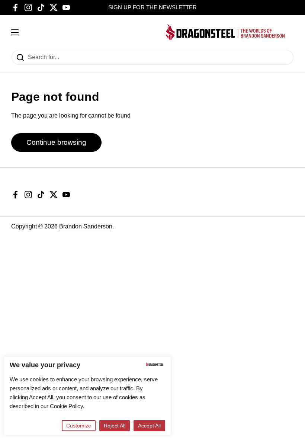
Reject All (114, 426)
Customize (78, 426)
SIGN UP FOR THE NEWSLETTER (152, 7)
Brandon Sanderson (85, 226)
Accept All (149, 426)
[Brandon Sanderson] (225, 32)
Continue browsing (56, 142)
